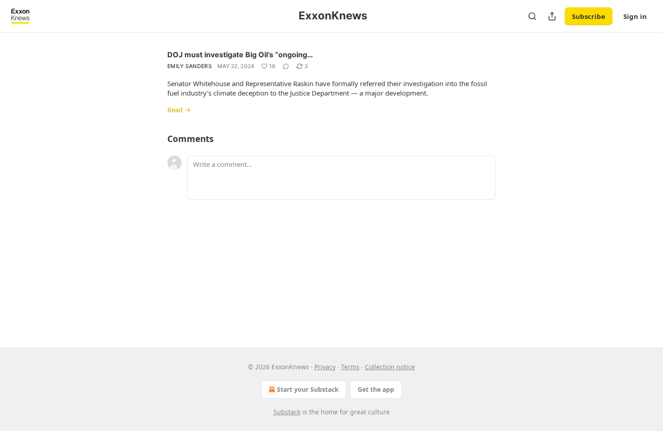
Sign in (635, 16)
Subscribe (588, 16)
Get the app (376, 389)
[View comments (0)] (286, 66)
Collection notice (390, 366)
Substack (286, 412)
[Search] (532, 16)
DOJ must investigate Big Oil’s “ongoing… (240, 54)
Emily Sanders (189, 66)
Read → (179, 109)
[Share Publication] (552, 16)
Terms (350, 366)
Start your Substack (308, 389)
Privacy (325, 366)
